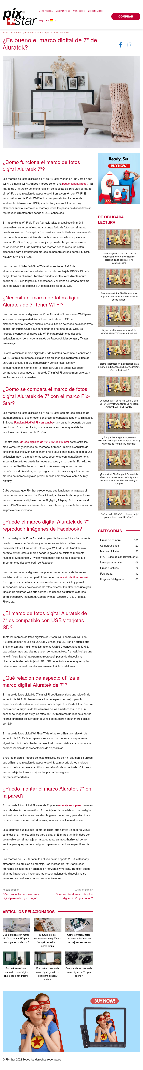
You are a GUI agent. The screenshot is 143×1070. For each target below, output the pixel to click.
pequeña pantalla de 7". (76, 183)
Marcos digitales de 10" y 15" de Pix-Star (44, 442)
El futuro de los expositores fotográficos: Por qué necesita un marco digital (47, 940)
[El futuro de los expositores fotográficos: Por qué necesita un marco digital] (47, 925)
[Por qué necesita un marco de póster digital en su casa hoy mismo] (16, 958)
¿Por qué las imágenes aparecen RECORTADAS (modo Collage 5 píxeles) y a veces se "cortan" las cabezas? (119, 440)
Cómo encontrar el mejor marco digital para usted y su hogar (22, 896)
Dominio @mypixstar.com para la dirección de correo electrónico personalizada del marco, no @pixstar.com (119, 258)
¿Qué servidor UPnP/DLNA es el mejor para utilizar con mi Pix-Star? (119, 515)
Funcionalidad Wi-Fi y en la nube (33, 422)
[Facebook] (120, 45)
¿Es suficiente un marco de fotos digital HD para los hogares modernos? (16, 938)
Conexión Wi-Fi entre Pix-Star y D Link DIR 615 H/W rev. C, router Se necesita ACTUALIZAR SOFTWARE (119, 403)
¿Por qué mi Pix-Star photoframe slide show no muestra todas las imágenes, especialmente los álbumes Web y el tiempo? (119, 478)
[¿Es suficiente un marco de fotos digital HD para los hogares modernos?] (16, 925)
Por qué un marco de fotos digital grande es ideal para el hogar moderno (47, 973)
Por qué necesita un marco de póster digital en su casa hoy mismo (16, 971)
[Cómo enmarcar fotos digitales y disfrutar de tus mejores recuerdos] (79, 925)
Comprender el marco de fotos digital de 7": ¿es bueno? (74, 896)
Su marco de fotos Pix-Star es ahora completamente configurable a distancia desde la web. (119, 296)
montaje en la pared (70, 805)
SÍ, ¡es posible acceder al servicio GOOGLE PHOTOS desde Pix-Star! (119, 331)
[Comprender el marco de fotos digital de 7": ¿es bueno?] (79, 958)
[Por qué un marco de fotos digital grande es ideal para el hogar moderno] (47, 958)
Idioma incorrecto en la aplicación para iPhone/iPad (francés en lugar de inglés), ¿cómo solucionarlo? (119, 367)
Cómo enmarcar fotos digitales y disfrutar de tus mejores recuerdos (79, 938)
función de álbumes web (74, 577)
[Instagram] (130, 45)
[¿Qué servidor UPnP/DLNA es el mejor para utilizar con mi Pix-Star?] (119, 499)
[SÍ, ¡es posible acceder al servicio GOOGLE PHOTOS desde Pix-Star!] (119, 316)
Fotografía (15, 32)
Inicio (5, 32)
